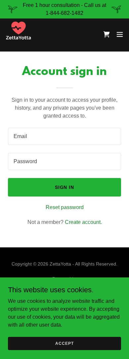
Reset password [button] (65, 207)
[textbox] (64, 136)
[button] (119, 34)
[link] (18, 34)
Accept (64, 343)
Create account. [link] (83, 222)
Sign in (64, 187)
